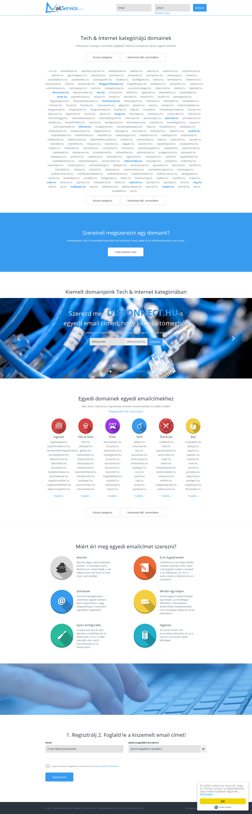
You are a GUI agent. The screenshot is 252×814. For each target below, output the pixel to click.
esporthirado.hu (80, 96)
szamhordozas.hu (134, 169)
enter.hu (62, 96)
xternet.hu (184, 186)
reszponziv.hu (153, 156)
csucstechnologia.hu (139, 88)
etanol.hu (114, 96)
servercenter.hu (111, 161)
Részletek (206, 794)
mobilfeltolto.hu (84, 135)
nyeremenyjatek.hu (149, 148)
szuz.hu (139, 472)
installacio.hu (155, 113)
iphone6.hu (171, 118)
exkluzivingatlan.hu (59, 489)
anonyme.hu (135, 75)
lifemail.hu (85, 126)
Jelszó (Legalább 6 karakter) (144, 742)
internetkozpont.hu (110, 118)
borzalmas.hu (113, 463)
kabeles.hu (55, 122)
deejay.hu (193, 446)
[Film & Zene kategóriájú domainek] (85, 425)
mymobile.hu (75, 143)
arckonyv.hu (112, 459)
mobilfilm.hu (104, 135)
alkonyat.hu (85, 446)
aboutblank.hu (69, 71)
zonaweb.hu (119, 190)
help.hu (134, 109)
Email (48, 742)
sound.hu (193, 467)
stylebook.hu (112, 169)
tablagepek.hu (189, 173)
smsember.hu (55, 165)
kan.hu (139, 450)
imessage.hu (136, 113)
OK (223, 801)
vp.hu (63, 186)
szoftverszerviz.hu (167, 173)
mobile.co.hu (176, 131)
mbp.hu (150, 126)
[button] (19, 338)
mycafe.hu (195, 139)
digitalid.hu (195, 88)
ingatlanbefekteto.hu (59, 484)
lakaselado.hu (59, 463)
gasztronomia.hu (166, 450)
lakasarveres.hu (59, 459)
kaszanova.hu (139, 454)
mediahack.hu (167, 126)
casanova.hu (139, 446)
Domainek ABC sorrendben (143, 57)
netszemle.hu (91, 148)
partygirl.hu (193, 480)
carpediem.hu (193, 442)
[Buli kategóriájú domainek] (193, 425)
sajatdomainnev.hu (63, 161)
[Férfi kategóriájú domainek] (139, 425)
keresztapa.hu (85, 463)
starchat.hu (178, 165)
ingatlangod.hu (59, 442)
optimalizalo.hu (145, 152)
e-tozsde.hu (115, 92)
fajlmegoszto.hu (182, 96)
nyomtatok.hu (61, 152)
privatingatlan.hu (59, 454)
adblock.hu (136, 71)
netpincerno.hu (166, 489)
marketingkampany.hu (129, 126)
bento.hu (158, 79)
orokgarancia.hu (167, 152)
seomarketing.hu (88, 161)
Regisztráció (59, 777)
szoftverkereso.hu (117, 173)
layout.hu (194, 122)
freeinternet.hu (111, 101)
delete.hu (179, 88)
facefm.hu (163, 96)
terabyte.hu (90, 178)
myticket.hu (111, 143)
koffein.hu (166, 480)
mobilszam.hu (55, 139)
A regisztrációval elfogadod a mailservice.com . (84, 766)
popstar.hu (193, 454)
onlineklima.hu (124, 152)
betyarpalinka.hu (166, 467)
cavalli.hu (139, 476)
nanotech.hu (145, 143)
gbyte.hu (124, 105)
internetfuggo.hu (58, 118)
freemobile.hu (190, 101)
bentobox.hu (174, 79)
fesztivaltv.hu (193, 489)
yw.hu (197, 186)
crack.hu (95, 88)
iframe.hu (90, 113)
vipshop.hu (170, 182)
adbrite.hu (153, 71)
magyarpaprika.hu (166, 484)
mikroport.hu (157, 131)
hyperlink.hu (73, 113)
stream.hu (95, 169)
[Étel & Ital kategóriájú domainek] (166, 425)
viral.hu (184, 182)
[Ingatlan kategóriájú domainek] (58, 425)
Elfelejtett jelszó (162, 13)
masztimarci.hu (113, 450)
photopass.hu (59, 156)
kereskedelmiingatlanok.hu (59, 450)
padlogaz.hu (86, 480)
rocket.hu (170, 156)
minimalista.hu (139, 463)
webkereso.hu (110, 186)
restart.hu (112, 489)
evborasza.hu (166, 476)
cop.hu (139, 480)
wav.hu (94, 186)
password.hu (188, 152)
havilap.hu (120, 109)
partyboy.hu (139, 489)
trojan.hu (194, 178)
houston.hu (194, 109)
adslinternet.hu (191, 71)
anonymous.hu (154, 75)
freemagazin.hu (133, 101)
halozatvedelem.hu (189, 105)
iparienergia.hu (152, 118)
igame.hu (105, 113)
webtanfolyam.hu (132, 186)
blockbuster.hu (86, 83)
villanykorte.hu (102, 182)
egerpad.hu (148, 92)
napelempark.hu (166, 143)
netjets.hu (54, 148)
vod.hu (52, 186)
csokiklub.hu (166, 442)
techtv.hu (54, 178)
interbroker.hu (175, 113)
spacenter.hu (160, 165)
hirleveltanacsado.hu (172, 109)
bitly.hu (69, 83)
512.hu (53, 71)
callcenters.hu (177, 83)
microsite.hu (139, 131)
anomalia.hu (116, 75)
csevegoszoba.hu (114, 88)
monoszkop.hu (145, 139)
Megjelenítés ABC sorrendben (126, 411)
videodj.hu (193, 459)
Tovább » (59, 496)
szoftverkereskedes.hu (90, 173)
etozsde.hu (130, 96)
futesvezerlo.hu (106, 105)
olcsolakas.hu (59, 467)
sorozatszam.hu (139, 165)
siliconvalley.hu (133, 161)
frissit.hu (71, 105)
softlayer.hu (120, 165)
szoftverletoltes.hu (142, 173)
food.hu (166, 446)
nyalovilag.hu (112, 484)
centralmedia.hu (55, 88)
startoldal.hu (62, 169)
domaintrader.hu (83, 92)
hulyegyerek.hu (112, 454)
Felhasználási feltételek (109, 808)
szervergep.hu (185, 169)
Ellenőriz (155, 341)
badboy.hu (122, 79)
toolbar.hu (163, 178)
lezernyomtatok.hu (64, 126)
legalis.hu (193, 450)
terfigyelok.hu (109, 178)
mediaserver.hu (58, 131)
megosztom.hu (102, 131)
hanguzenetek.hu (100, 109)
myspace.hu (94, 143)
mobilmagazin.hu (126, 135)
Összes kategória (102, 57)
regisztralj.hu (133, 156)
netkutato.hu (71, 148)
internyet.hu (132, 118)
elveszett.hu (112, 472)
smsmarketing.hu (99, 165)
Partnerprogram (130, 808)
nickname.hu (110, 148)
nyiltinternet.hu (191, 148)
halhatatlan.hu (85, 454)
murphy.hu (112, 446)
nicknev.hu (127, 148)
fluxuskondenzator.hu (85, 101)
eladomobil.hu (188, 92)
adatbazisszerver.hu (93, 71)
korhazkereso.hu (136, 122)
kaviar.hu (166, 463)
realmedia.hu (114, 156)
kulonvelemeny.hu (85, 472)
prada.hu (139, 484)
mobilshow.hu (189, 135)
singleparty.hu (193, 484)
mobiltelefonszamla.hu (103, 139)
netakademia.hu (189, 143)
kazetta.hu (95, 122)
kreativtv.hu (156, 122)
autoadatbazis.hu (58, 79)
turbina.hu (66, 182)
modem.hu (126, 139)
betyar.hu (139, 442)
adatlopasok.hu (117, 71)
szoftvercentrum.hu (62, 173)
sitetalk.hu (171, 161)
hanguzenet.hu (77, 109)
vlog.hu (197, 182)
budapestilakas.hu (58, 472)
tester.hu (126, 178)
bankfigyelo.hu (140, 79)
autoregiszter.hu (102, 79)
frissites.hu (86, 105)
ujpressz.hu (83, 182)
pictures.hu (77, 156)
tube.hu (51, 182)
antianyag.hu (174, 75)
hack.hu (153, 105)
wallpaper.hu (78, 186)
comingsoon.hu (78, 88)
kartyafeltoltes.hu (75, 122)
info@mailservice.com (164, 240)
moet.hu (166, 459)
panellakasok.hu (59, 476)
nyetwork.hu (171, 148)
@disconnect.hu (136, 341)
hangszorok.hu (56, 109)
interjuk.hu (194, 113)
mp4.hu (162, 139)
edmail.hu (132, 92)
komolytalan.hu (112, 442)
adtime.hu (57, 75)
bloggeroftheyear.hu (111, 83)
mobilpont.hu (169, 135)
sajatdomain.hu (189, 156)
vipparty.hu (193, 476)
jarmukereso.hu (191, 118)
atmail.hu (191, 75)
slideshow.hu (188, 161)
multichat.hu (177, 139)
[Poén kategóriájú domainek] (112, 425)
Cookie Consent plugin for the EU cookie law (222, 807)
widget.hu (168, 186)
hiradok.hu (149, 109)
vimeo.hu (120, 182)
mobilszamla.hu (77, 139)
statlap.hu (79, 169)
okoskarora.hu (81, 152)
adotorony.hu (170, 71)
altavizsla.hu (98, 75)
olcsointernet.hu (102, 152)
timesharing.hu (144, 178)
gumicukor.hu (166, 454)
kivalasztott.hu (85, 467)
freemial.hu (153, 101)
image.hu (119, 113)
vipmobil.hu (153, 182)
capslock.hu (196, 83)
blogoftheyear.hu (137, 83)
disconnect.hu (60, 92)
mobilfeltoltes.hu (61, 135)
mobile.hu (194, 131)
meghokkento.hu (112, 476)
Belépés (199, 7)
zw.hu (133, 190)
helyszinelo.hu (85, 459)
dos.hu (101, 92)
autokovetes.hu (80, 79)
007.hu (86, 442)
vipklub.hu (135, 182)
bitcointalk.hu (53, 83)
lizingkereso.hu (104, 126)
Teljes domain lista (125, 252)
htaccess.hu (55, 113)
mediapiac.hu (187, 126)
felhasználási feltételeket (107, 766)
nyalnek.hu (112, 480)
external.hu (147, 96)
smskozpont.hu (76, 165)
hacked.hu (168, 105)
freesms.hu (55, 105)
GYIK (141, 808)
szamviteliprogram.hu (160, 169)
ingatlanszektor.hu (59, 480)
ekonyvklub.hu (167, 92)
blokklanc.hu (158, 83)
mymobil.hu (57, 143)
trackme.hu (178, 178)
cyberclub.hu (162, 88)
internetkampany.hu (83, 118)
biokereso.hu (193, 79)
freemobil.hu (171, 101)
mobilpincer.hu (148, 135)
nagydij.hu (128, 143)
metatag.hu (121, 131)
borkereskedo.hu (166, 472)
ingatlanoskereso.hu (58, 446)
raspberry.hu (95, 156)
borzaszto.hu (112, 467)
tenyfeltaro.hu (71, 178)
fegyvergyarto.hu (59, 101)
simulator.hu (153, 161)
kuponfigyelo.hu (176, 122)
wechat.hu (152, 186)
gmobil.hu (139, 105)
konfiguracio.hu (114, 122)
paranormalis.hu (85, 484)
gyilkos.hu (85, 450)
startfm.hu (195, 165)
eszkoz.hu (99, 96)
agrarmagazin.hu (77, 75)
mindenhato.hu (86, 476)
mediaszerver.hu (80, 131)
